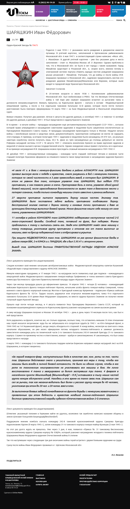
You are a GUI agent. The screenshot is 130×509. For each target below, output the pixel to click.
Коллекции (41, 482)
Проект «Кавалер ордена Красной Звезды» (32, 26)
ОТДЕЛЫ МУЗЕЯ (54, 11)
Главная (40, 475)
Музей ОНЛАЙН (85, 11)
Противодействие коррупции (93, 482)
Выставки (40, 478)
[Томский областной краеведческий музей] (20, 12)
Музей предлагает (88, 475)
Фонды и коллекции (71, 11)
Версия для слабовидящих (20, 2)
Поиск (119, 20)
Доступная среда (56, 20)
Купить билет (100, 11)
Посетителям (85, 478)
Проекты (10, 26)
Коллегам (40, 20)
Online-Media (17, 493)
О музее (39, 12)
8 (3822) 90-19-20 (47, 2)
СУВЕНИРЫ (72, 20)
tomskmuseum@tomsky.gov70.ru (17, 486)
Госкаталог (85, 485)
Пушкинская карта (118, 11)
